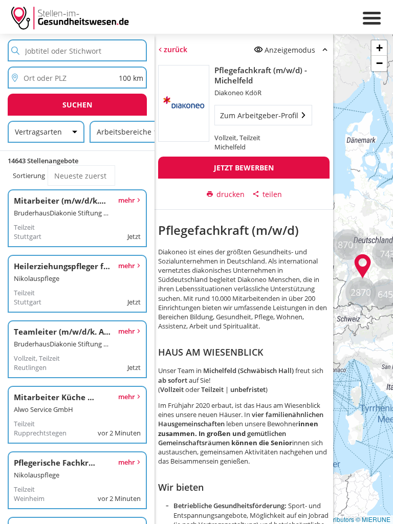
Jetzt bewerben (244, 167)
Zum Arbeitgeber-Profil (259, 115)
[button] (363, 266)
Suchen (77, 105)
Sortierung (29, 175)
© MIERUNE (373, 519)
